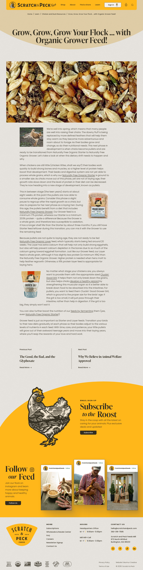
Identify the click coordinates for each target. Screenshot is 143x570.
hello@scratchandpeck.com (124, 528)
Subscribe (88, 433)
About (72, 5)
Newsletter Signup (54, 543)
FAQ (48, 536)
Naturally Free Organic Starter (78, 175)
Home (29, 14)
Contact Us (51, 546)
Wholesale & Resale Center (58, 532)
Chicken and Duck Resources (54, 14)
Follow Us (13, 503)
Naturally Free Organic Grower (36, 212)
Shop (63, 5)
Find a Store (85, 5)
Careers (50, 539)
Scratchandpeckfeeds (56, 468)
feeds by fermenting (82, 311)
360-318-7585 (117, 532)
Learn (97, 5)
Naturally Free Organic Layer (35, 242)
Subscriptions (52, 528)
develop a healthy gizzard (84, 281)
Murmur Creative (130, 562)
